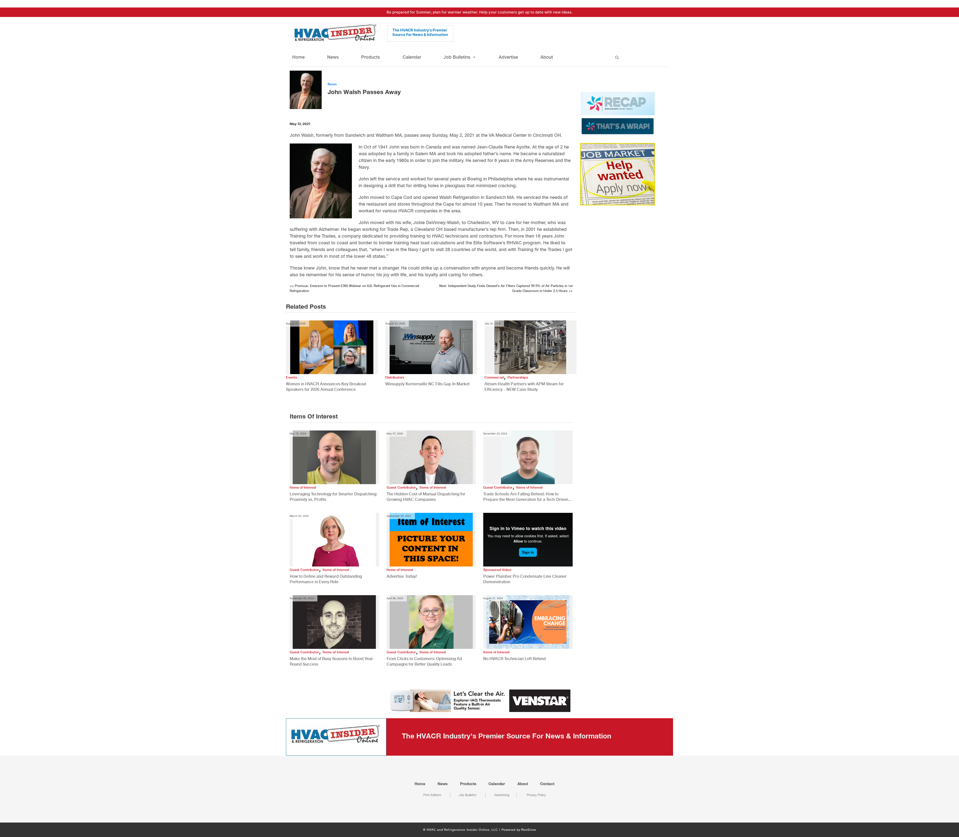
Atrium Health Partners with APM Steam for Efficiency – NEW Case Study (524, 387)
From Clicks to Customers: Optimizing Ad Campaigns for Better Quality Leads (424, 661)
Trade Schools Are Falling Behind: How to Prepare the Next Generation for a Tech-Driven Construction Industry (525, 497)
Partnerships (517, 377)
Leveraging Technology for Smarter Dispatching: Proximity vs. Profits (333, 497)
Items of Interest (303, 487)
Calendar (412, 57)
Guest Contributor (401, 487)
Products (370, 57)
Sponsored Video (497, 570)
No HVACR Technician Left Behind (514, 658)
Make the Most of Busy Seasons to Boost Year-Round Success (332, 661)
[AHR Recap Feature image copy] (617, 112)
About (546, 57)
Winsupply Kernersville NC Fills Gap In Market (427, 384)
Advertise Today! (402, 576)
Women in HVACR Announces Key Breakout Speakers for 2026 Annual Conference (326, 387)
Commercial (494, 377)
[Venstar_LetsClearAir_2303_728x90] (479, 700)
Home (298, 57)
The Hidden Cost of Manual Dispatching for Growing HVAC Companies (426, 497)
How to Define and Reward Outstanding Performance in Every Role (326, 579)
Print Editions (432, 795)
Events (291, 377)
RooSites (528, 830)
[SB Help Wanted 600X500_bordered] (617, 173)
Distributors (394, 377)
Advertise (508, 57)
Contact (547, 783)
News (333, 57)
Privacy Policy (536, 795)
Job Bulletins (457, 57)
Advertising (501, 795)
